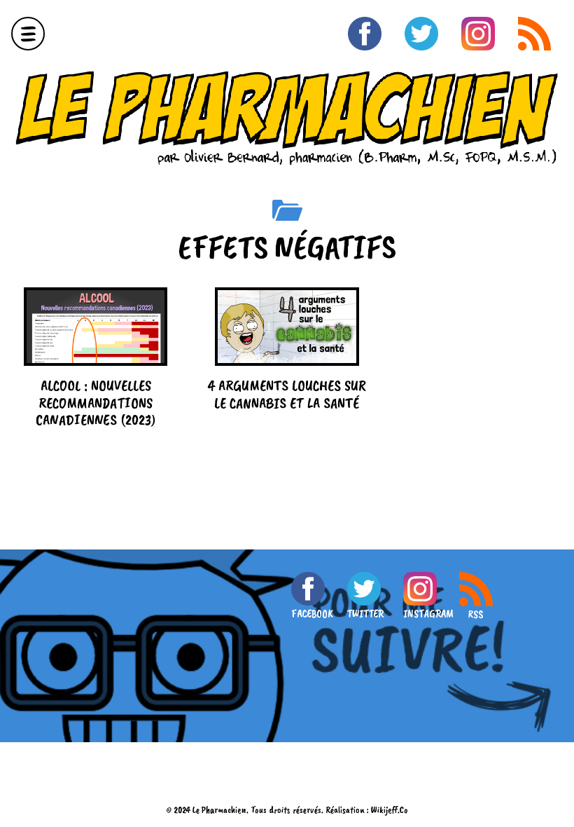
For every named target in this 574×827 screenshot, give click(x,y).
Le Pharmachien (219, 810)
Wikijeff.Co (389, 810)
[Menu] (28, 33)
